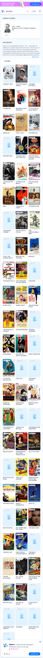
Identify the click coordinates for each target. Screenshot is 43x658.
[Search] (27, 11)
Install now (35, 4)
